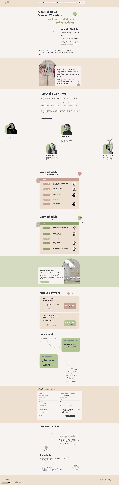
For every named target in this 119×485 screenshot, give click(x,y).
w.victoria (110, 480)
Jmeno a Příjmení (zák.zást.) (64, 395)
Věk (39, 399)
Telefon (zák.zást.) (71, 403)
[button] (57, 2)
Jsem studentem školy (42, 403)
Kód (61, 403)
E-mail (61, 399)
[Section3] (60, 86)
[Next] (116, 73)
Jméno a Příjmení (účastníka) (43, 395)
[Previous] (2, 73)
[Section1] (58, 86)
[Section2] (59, 86)
